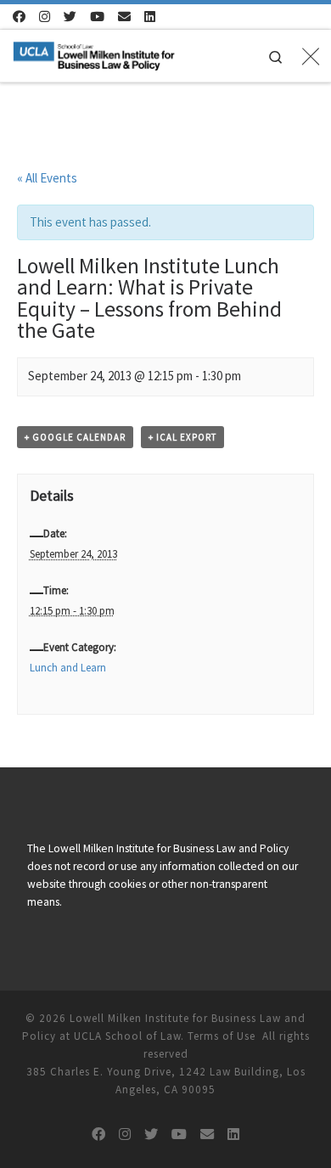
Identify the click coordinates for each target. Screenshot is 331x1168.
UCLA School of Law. (129, 1036)
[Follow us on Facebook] (19, 16)
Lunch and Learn (68, 667)
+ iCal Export (182, 437)
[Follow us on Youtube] (97, 16)
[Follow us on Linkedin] (149, 16)
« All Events (47, 178)
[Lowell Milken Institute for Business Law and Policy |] (94, 53)
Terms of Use (221, 1036)
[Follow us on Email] (124, 16)
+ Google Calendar (75, 437)
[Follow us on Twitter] (70, 16)
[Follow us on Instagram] (44, 16)
